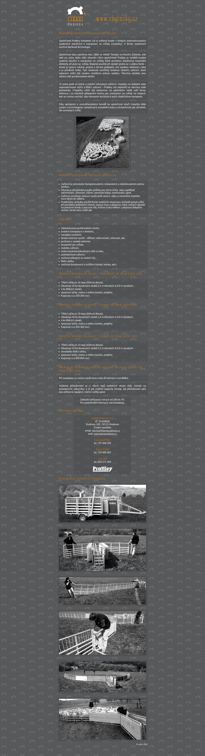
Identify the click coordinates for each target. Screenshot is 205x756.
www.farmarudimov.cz (105, 434)
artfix (140, 744)
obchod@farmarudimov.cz (106, 430)
